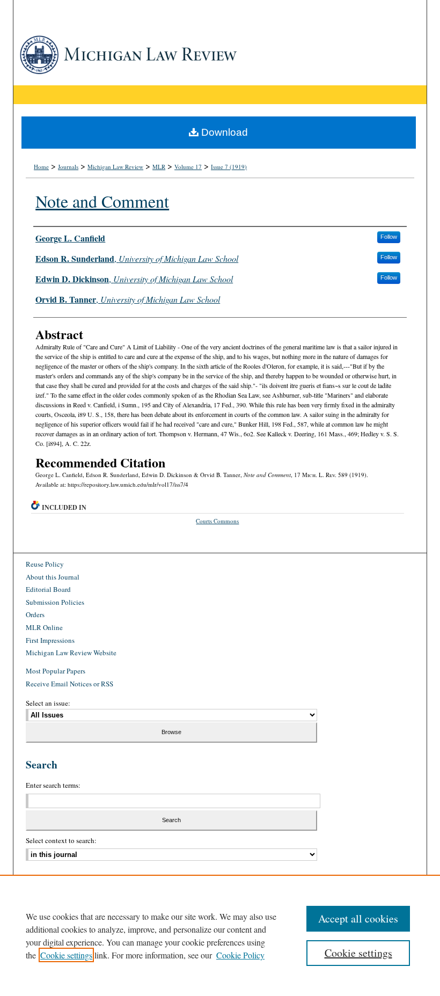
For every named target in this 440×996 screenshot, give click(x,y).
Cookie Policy (240, 955)
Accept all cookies (358, 918)
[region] (220, 935)
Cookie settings (66, 955)
